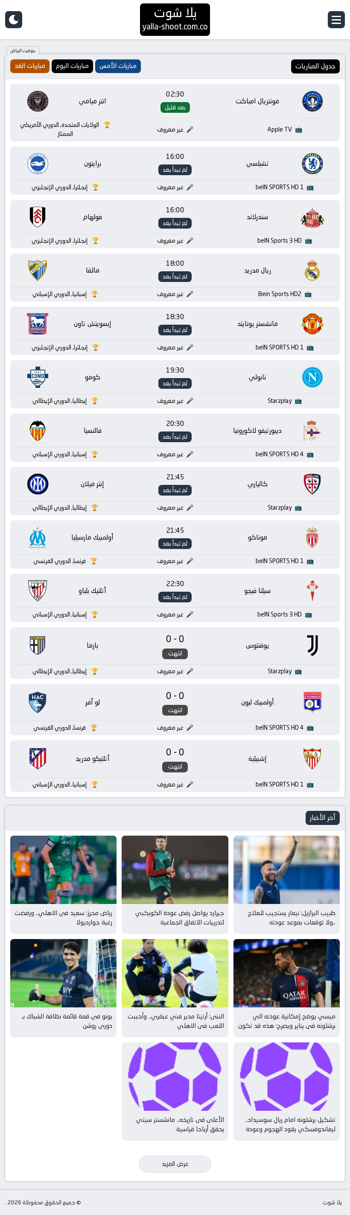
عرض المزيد (175, 1163)
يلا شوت (332, 1202)
